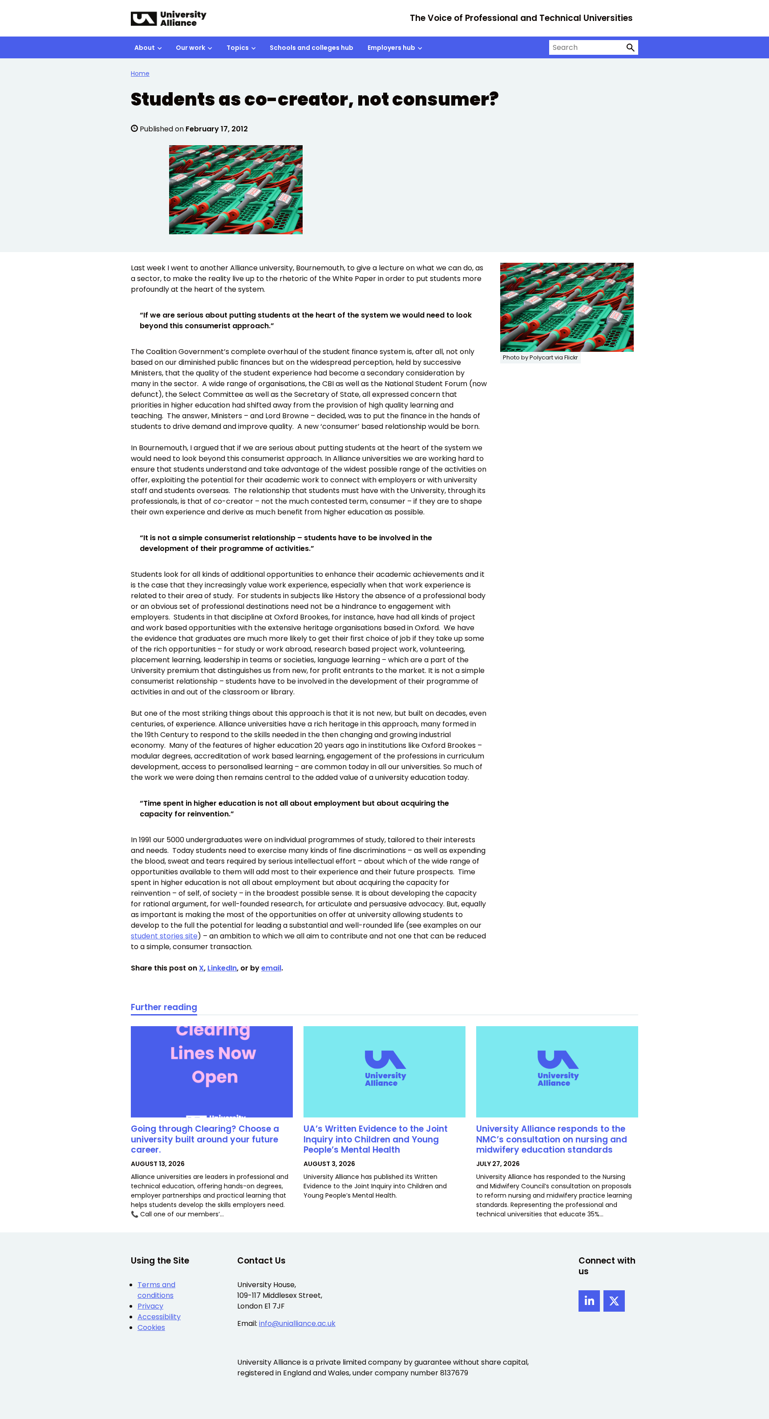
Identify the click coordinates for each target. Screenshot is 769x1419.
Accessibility (159, 1317)
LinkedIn (222, 968)
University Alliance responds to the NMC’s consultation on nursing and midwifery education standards (551, 1139)
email (271, 968)
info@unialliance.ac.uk (297, 1323)
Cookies (151, 1327)
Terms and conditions (156, 1290)
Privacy (150, 1306)
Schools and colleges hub (311, 47)
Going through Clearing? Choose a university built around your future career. (205, 1139)
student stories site (164, 936)
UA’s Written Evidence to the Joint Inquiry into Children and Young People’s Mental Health (376, 1139)
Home (140, 73)
